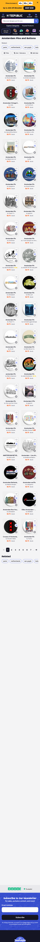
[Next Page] (36, 550)
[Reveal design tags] (16, 71)
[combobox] (18, 21)
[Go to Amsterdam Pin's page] (29, 364)
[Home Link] (14, 15)
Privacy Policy (26, 922)
